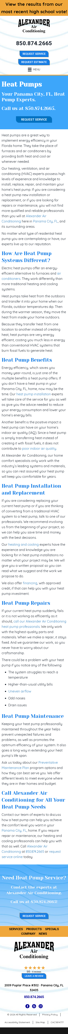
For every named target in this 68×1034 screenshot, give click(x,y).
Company (28, 933)
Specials (52, 929)
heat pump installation (33, 394)
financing (30, 583)
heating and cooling (23, 544)
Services (16, 929)
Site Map (40, 1022)
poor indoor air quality (39, 448)
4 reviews (36, 972)
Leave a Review (34, 976)
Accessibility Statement (17, 1022)
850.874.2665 (39, 108)
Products (34, 929)
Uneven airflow (19, 691)
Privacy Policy (50, 1014)
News (43, 933)
